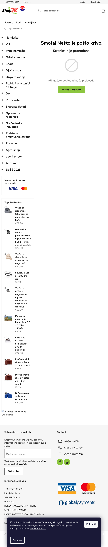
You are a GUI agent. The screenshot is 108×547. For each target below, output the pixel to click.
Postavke (17, 540)
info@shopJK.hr (71, 441)
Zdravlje (11, 143)
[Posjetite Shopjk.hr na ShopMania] (18, 413)
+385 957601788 (73, 447)
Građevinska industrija (14, 125)
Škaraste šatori (16, 107)
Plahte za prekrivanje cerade (18, 135)
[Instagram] (67, 462)
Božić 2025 (13, 170)
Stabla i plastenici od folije (18, 85)
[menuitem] (21, 22)
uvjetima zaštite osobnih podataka (25, 462)
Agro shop (13, 150)
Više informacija (38, 528)
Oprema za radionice (13, 115)
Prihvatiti (91, 524)
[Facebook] (60, 462)
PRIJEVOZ (9, 501)
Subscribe (13, 471)
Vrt (8, 44)
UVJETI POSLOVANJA (15, 510)
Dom (9, 93)
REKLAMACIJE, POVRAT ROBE (20, 505)
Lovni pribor (14, 156)
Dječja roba (13, 70)
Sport (9, 64)
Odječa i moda (15, 57)
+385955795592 (11, 2)
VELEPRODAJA (12, 497)
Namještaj (12, 38)
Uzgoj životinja (15, 77)
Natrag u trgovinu (72, 89)
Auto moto (13, 163)
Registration (95, 2)
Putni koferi (14, 100)
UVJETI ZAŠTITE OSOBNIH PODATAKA (24, 514)
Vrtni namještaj (16, 51)
